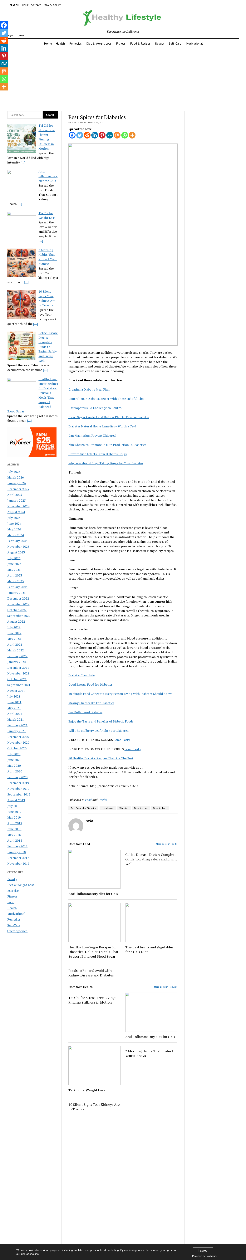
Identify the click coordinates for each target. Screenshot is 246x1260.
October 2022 (17, 610)
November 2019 (18, 788)
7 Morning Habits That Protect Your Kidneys (149, 1053)
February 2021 (17, 725)
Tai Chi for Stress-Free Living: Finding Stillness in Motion (92, 1000)
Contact (36, 5)
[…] (23, 162)
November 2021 (18, 673)
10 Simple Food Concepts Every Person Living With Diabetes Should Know (120, 694)
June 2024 (14, 523)
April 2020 (14, 771)
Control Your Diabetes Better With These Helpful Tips (106, 398)
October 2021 (17, 679)
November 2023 (18, 546)
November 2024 (18, 506)
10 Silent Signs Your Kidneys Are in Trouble (94, 1106)
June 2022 (14, 633)
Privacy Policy (52, 5)
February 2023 (17, 587)
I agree (203, 1250)
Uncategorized (17, 931)
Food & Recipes (140, 43)
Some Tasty (122, 740)
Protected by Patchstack (204, 1256)
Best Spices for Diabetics (83, 808)
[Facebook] (72, 135)
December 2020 (18, 737)
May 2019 (14, 817)
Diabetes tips (141, 808)
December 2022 (18, 598)
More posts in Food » (167, 843)
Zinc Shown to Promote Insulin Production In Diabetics (107, 445)
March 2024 (15, 535)
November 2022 (18, 604)
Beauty (159, 43)
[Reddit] (87, 135)
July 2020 (13, 754)
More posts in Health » (166, 986)
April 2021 (14, 714)
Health (60, 43)
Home (25, 5)
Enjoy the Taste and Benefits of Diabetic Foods (100, 721)
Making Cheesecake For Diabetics (91, 703)
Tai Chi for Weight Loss (86, 1090)
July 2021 (13, 696)
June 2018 (14, 829)
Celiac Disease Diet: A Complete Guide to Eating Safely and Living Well (151, 859)
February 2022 (17, 656)
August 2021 (16, 690)
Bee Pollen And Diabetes (85, 712)
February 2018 (17, 846)
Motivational (194, 43)
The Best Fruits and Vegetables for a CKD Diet (149, 949)
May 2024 (14, 529)
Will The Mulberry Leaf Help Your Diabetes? (99, 730)
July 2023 (13, 558)
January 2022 (16, 662)
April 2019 (14, 823)
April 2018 (14, 840)
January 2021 (16, 731)
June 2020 (14, 760)
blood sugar (108, 808)
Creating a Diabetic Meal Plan (89, 389)
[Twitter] (79, 135)
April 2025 (14, 495)
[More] (132, 135)
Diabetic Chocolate (81, 675)
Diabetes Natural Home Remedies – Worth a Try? (102, 426)
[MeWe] (109, 135)
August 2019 (16, 800)
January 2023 (16, 593)
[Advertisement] (123, 78)
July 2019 (13, 806)
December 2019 (18, 783)
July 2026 (13, 471)
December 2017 (18, 858)
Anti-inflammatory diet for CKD (93, 893)
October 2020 (17, 748)
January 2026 (16, 483)
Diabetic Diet (159, 808)
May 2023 (14, 569)
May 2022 (14, 639)
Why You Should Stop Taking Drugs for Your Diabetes (105, 463)
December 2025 (18, 489)
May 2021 (14, 708)
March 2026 (15, 477)
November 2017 (18, 863)
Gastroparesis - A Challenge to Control (95, 408)
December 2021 (18, 667)
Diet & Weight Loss (98, 43)
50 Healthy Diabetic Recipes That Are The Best (100, 758)
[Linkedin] (94, 135)
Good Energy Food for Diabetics (90, 684)
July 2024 (13, 518)
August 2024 (16, 512)
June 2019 (14, 812)
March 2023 (15, 581)
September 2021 (18, 685)
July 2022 (13, 627)
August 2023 (16, 552)
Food (10, 902)
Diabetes (124, 808)
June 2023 (14, 564)
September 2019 (18, 794)
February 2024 (17, 541)
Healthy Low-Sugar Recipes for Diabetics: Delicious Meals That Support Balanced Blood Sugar (93, 952)
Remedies (75, 43)
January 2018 (16, 852)
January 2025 (16, 500)
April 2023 (14, 575)
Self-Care (175, 43)
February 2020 (17, 777)
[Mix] (117, 135)
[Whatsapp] (124, 135)
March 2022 (15, 650)
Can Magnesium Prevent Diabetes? (92, 435)
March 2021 (15, 719)
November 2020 (18, 742)
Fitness (120, 43)
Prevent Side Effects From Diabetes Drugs (97, 454)
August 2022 (16, 621)
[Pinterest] (102, 135)
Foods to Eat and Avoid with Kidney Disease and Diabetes (91, 972)
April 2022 (14, 644)
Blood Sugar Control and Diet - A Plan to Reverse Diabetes (108, 417)
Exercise (13, 890)
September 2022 (18, 616)
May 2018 (14, 835)
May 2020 (14, 765)
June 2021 (14, 702)
